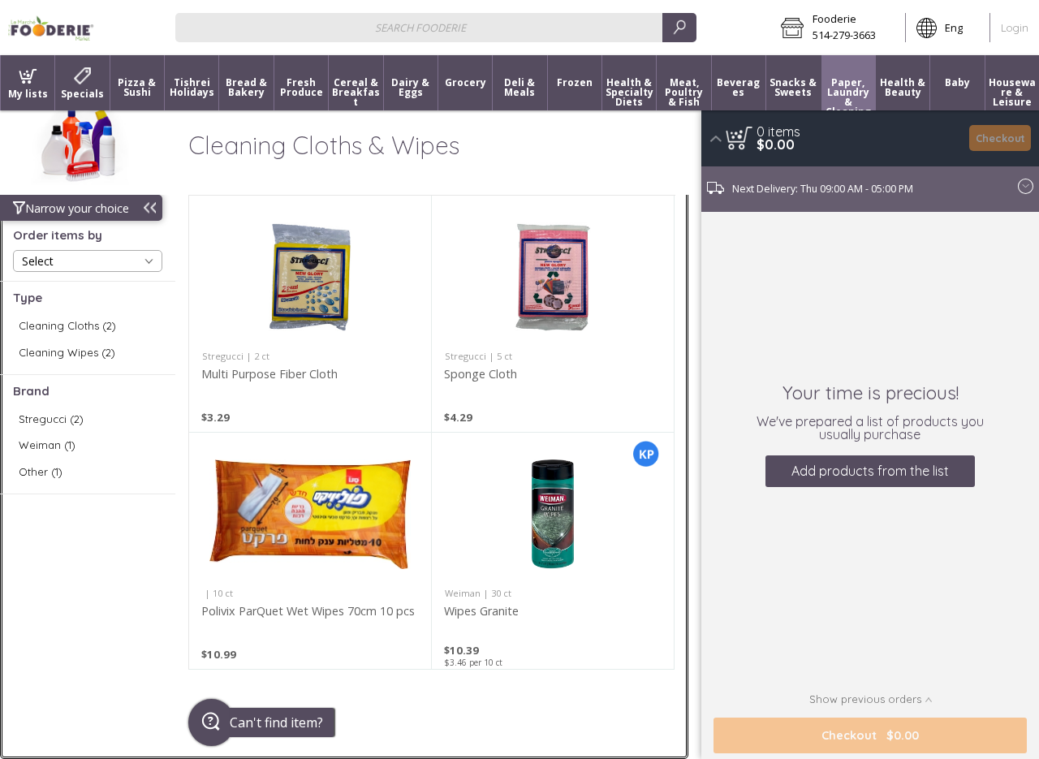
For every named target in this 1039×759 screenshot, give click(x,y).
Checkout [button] (1000, 138)
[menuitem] (27, 82)
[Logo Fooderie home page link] (51, 27)
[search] (679, 27)
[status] (778, 131)
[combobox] (435, 27)
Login (1014, 27)
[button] (837, 27)
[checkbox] (87, 326)
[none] (310, 314)
